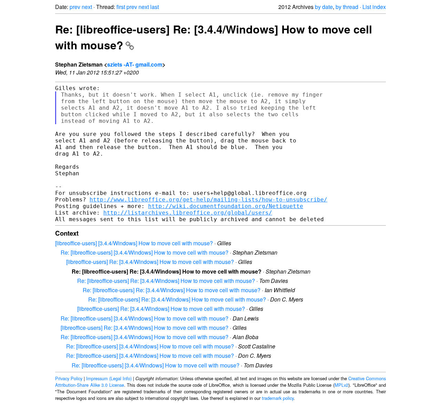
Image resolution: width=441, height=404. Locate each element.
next (87, 7)
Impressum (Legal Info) (109, 378)
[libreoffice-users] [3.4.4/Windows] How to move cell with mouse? (134, 243)
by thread (347, 7)
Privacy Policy (68, 378)
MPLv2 (341, 385)
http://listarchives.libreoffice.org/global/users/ (187, 212)
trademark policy (278, 398)
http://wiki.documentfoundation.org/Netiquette (225, 206)
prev (75, 7)
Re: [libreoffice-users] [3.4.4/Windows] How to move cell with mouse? (144, 252)
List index (374, 7)
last (154, 7)
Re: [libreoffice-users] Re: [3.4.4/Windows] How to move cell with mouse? (166, 281)
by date (324, 7)
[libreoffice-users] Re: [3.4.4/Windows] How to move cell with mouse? (150, 262)
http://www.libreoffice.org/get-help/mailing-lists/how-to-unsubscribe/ (208, 199)
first (120, 7)
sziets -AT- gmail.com (134, 64)
